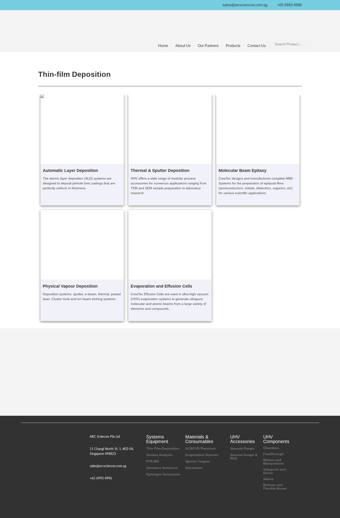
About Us (183, 46)
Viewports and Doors (274, 471)
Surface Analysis (159, 455)
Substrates (193, 468)
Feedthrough (273, 454)
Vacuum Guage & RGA (243, 456)
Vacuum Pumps (242, 448)
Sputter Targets (197, 461)
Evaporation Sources (201, 455)
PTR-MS (152, 461)
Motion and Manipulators (273, 461)
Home (163, 46)
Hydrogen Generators (163, 474)
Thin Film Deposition (162, 448)
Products (233, 46)
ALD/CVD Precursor (200, 448)
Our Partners (208, 46)
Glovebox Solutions (162, 468)
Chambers (271, 448)
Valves (268, 479)
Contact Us (256, 46)
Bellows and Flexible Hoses (275, 486)
